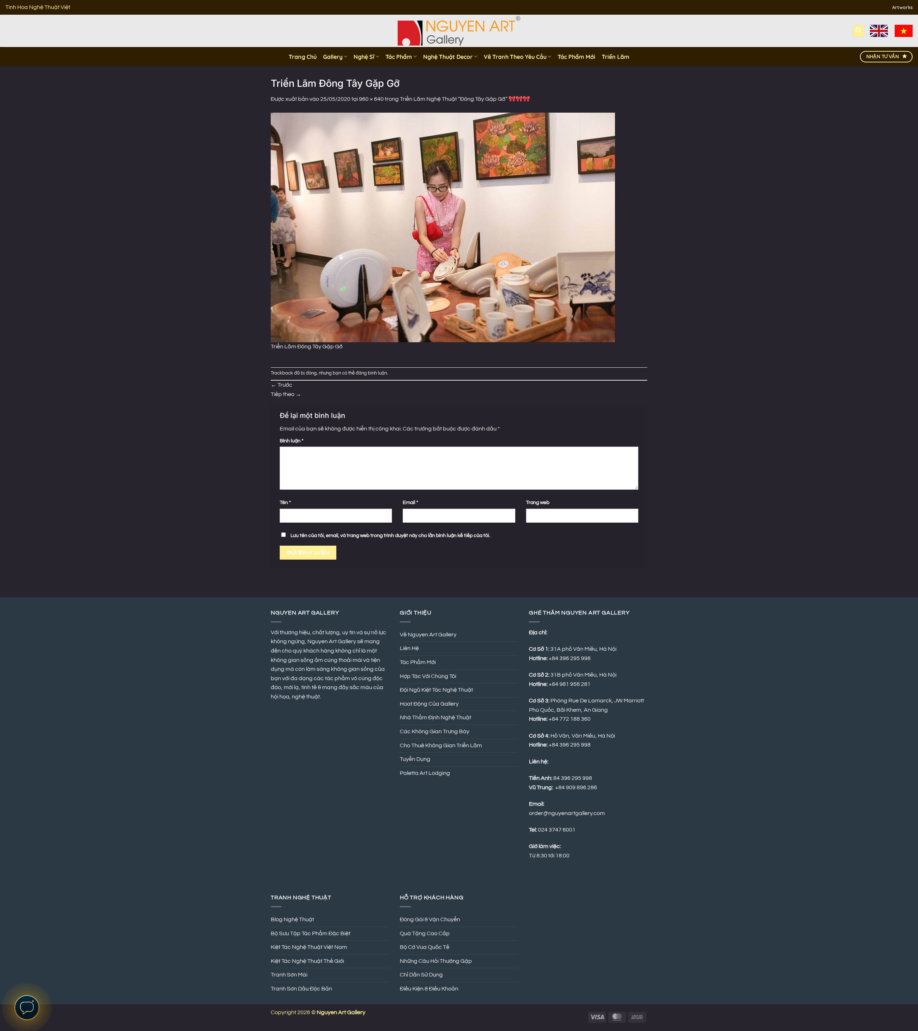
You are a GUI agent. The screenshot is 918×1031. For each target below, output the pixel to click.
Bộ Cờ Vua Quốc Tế (424, 947)
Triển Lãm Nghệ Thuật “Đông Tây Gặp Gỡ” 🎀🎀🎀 (465, 99)
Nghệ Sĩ (364, 56)
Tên (285, 502)
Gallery (332, 56)
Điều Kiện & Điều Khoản (429, 989)
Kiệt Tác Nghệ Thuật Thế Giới (307, 961)
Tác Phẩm (398, 56)
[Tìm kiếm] (858, 31)
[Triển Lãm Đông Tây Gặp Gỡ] (443, 227)
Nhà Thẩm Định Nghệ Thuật (435, 717)
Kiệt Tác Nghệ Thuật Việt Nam (309, 947)
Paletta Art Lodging (425, 773)
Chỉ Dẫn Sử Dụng (421, 975)
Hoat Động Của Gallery (429, 704)
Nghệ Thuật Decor (448, 56)
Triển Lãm (615, 56)
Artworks (902, 7)
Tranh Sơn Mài (289, 975)
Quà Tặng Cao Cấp (425, 933)
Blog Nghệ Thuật (292, 919)
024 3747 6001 (557, 830)
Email (410, 502)
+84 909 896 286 (576, 787)
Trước (281, 385)
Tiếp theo (286, 394)
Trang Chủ (303, 56)
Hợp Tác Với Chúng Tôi (428, 676)
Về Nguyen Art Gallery (428, 634)
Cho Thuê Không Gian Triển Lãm (441, 745)
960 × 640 (371, 99)
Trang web (537, 502)
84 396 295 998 (572, 778)
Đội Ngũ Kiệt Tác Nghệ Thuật (436, 690)
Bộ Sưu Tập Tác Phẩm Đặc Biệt (310, 933)
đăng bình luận (371, 373)
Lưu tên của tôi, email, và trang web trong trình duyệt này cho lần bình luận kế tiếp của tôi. (390, 535)
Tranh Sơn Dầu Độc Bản (301, 989)
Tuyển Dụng (415, 759)
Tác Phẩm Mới (576, 56)
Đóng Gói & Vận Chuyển (430, 919)
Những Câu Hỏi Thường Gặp (436, 961)
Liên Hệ (409, 648)
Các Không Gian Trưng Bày (434, 731)
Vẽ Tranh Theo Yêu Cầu (515, 56)
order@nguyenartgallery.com (567, 813)
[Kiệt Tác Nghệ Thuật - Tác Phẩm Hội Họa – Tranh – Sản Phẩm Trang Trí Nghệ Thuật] (459, 31)
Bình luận (291, 440)
